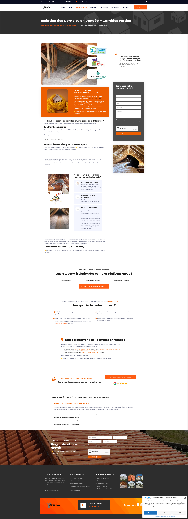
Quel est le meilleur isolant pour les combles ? (68, 424)
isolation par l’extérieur (62, 323)
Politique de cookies (158, 516)
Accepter (150, 513)
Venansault (102, 349)
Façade (70, 7)
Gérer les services (148, 508)
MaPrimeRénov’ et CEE (95, 98)
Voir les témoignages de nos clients (92, 286)
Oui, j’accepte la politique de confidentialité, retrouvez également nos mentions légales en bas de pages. (128, 121)
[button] (185, 497)
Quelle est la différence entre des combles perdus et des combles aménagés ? (77, 414)
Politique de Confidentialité (169, 516)
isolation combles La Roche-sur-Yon (82, 349)
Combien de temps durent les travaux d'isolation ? (69, 421)
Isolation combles (81, 7)
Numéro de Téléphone (95, 503)
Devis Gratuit (140, 7)
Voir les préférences (179, 513)
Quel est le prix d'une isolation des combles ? (67, 417)
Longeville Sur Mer (110, 349)
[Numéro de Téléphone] (83, 505)
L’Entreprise (125, 7)
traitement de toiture (113, 301)
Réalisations (104, 7)
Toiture (62, 7)
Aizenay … (117, 349)
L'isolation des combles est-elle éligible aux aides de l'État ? (72, 403)
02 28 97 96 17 (68, 1)
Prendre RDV (115, 7)
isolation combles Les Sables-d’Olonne (91, 352)
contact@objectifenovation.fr (85, 1)
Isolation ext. (93, 7)
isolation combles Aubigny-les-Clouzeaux (89, 350)
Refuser (165, 513)
